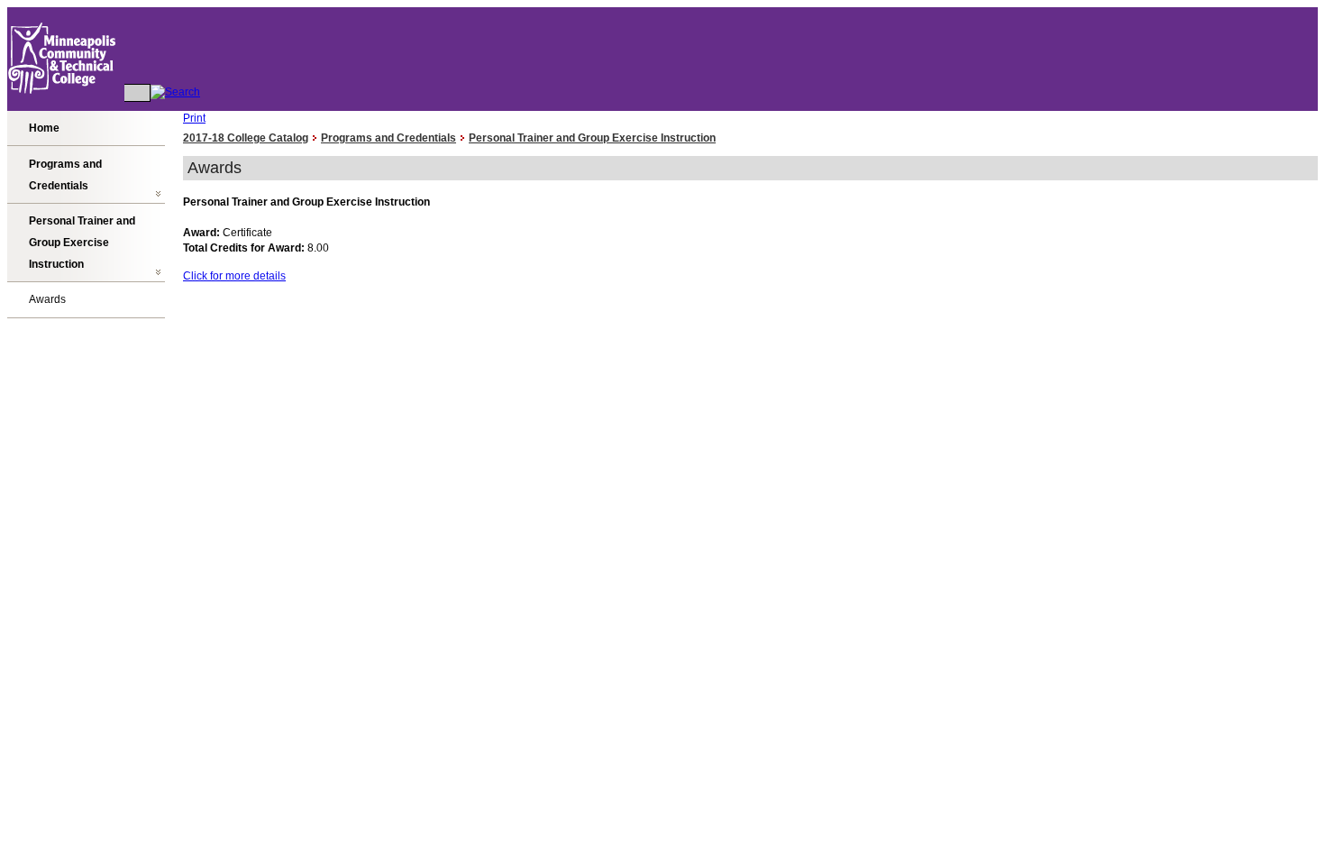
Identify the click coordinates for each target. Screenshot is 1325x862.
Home (44, 128)
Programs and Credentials (65, 175)
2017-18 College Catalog (245, 138)
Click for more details (234, 276)
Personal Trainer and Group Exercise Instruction (82, 243)
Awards (47, 299)
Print (194, 118)
